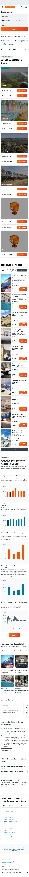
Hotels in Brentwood (9, 823)
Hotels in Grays (7, 830)
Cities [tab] (4, 805)
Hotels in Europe (19, 847)
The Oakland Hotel (17, 364)
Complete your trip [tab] (14, 805)
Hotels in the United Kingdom (9, 849)
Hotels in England (20, 849)
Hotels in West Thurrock (10, 837)
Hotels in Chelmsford (9, 819)
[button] (2, 7)
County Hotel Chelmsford (19, 398)
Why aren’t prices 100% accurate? (11, 872)
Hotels (12, 847)
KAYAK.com (6, 847)
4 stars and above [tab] (7, 650)
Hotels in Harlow (8, 828)
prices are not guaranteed (7, 862)
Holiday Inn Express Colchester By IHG (17, 347)
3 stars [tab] (16, 650)
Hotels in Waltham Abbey (10, 832)
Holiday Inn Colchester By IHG (19, 313)
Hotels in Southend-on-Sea (10, 821)
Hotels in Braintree (8, 826)
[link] (14, 635)
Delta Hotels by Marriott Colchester (19, 295)
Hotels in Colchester (9, 817)
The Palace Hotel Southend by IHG (17, 431)
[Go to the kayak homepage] (10, 7)
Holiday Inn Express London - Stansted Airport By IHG (19, 415)
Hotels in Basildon (8, 834)
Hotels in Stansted (8, 815)
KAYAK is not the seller (8, 867)
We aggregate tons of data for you (11, 869)
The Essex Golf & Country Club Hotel (19, 381)
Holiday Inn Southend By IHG (19, 276)
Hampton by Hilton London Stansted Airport (19, 331)
